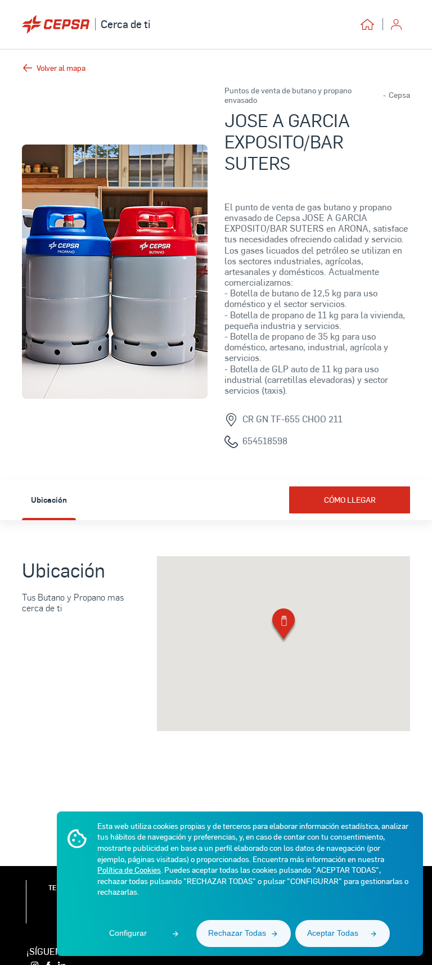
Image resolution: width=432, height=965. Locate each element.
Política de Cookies (129, 869)
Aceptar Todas (332, 932)
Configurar (128, 932)
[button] (284, 626)
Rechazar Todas (237, 932)
